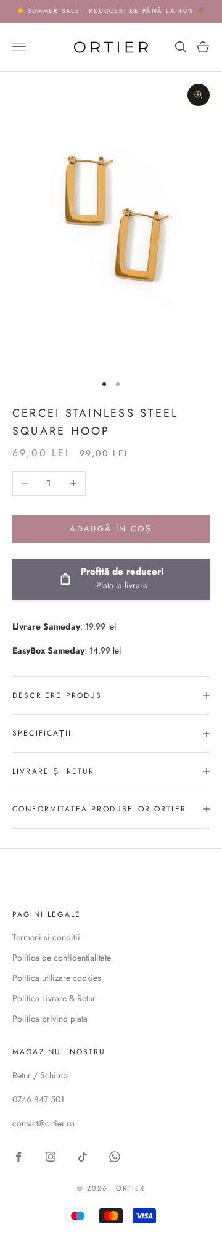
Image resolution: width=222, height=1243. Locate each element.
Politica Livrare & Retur (54, 998)
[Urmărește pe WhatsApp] (115, 1157)
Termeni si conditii (46, 937)
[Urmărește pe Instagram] (50, 1157)
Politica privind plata (50, 1018)
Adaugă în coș (111, 529)
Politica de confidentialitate (61, 957)
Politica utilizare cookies (56, 978)
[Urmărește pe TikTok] (82, 1157)
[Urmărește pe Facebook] (18, 1157)
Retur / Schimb (40, 1075)
